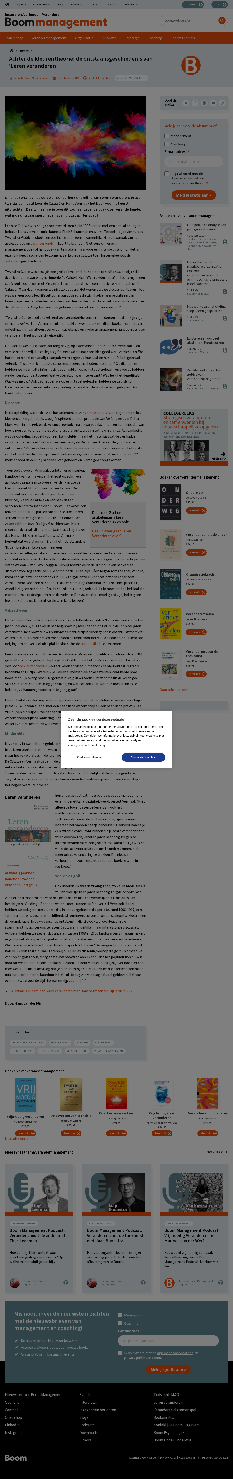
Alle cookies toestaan (143, 757)
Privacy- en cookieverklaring (86, 745)
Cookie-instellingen (89, 757)
